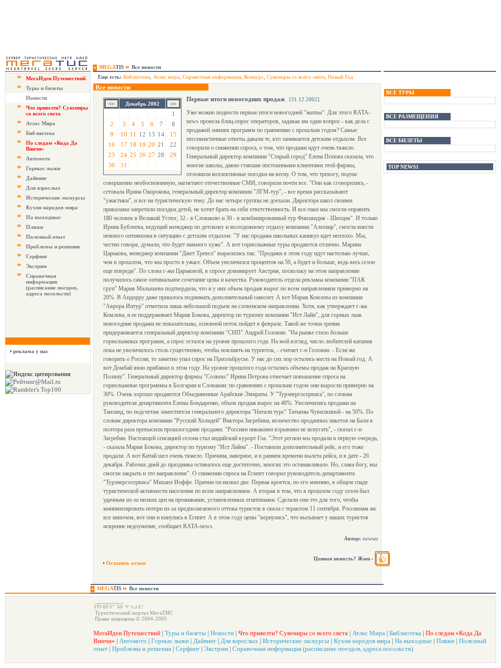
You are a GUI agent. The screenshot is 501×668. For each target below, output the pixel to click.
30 (111, 165)
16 (111, 144)
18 (133, 144)
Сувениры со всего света (296, 77)
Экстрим (36, 266)
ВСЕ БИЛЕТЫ (404, 140)
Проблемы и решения (53, 246)
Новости (36, 98)
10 (123, 134)
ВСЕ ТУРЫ (400, 92)
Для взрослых (43, 188)
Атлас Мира (40, 123)
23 (111, 154)
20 (151, 144)
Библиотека (40, 133)
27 (151, 154)
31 (123, 165)
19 (142, 144)
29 (173, 154)
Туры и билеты (44, 88)
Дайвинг (36, 178)
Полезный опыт (45, 237)
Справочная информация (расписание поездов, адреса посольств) (52, 284)
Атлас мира (166, 77)
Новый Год (340, 77)
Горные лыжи (43, 168)
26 (142, 154)
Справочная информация (211, 77)
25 (133, 154)
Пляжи (34, 227)
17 (123, 144)
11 (133, 134)
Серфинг (36, 256)
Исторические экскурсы (55, 197)
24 (123, 154)
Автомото (38, 158)
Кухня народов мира (52, 207)
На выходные (43, 217)
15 (173, 134)
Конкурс (254, 77)
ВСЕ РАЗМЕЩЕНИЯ (412, 116)
